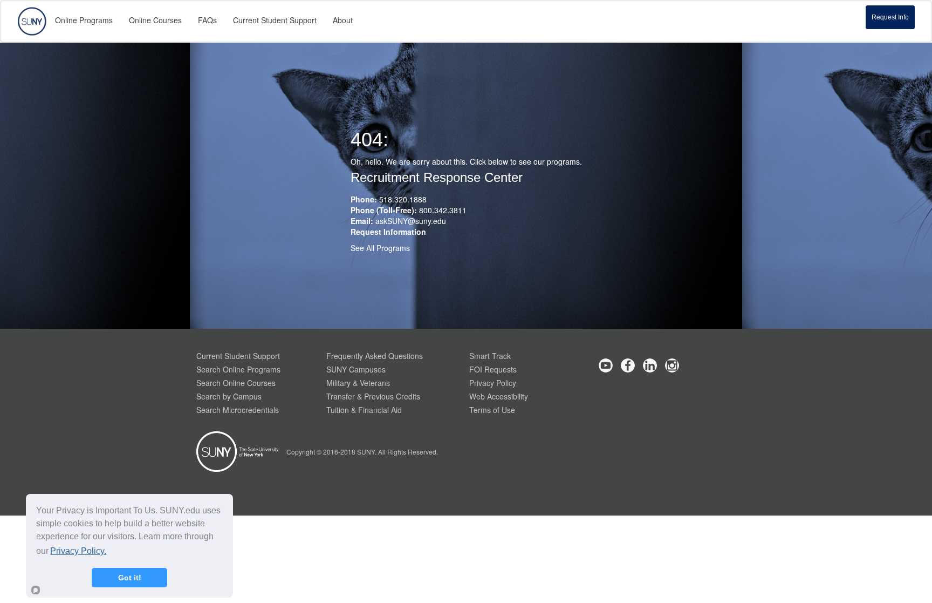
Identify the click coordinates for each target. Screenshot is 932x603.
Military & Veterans (358, 382)
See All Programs (380, 247)
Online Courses (155, 20)
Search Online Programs (238, 369)
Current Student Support (238, 355)
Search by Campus (229, 396)
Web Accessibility (498, 396)
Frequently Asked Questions (374, 355)
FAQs (207, 20)
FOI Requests (493, 369)
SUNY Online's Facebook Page (628, 365)
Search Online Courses (236, 382)
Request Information (388, 231)
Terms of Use (492, 409)
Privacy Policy (492, 382)
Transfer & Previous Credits (373, 396)
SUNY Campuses (356, 369)
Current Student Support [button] (275, 20)
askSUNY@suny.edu (410, 220)
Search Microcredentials (237, 409)
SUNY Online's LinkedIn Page (650, 365)
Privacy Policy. (78, 550)
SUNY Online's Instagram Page (672, 365)
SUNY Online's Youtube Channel (606, 365)
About (343, 20)
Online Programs (84, 20)
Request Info (890, 17)
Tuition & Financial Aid (364, 409)
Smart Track (490, 355)
